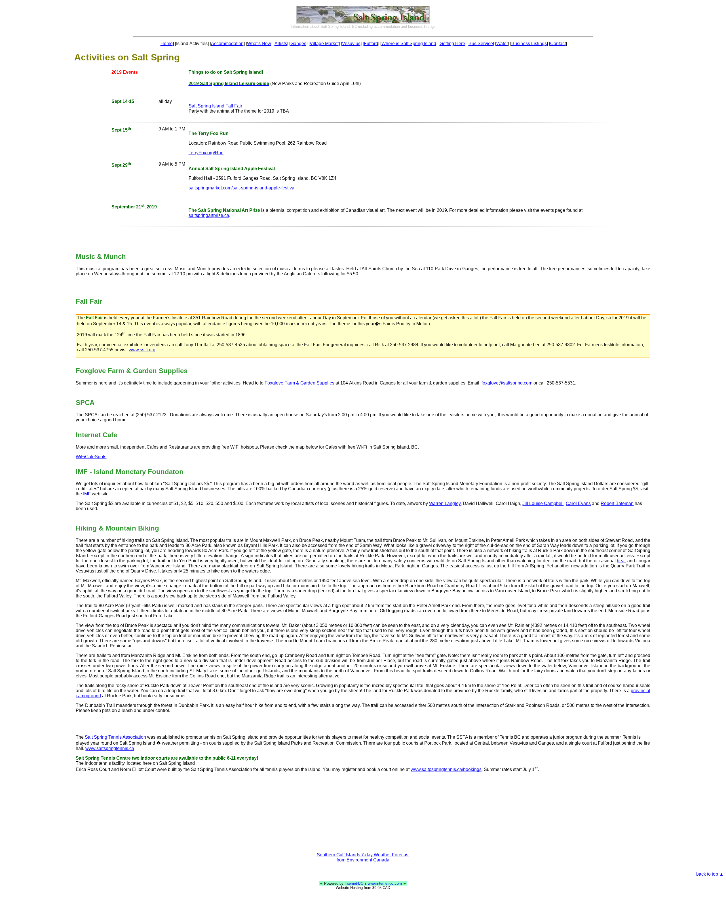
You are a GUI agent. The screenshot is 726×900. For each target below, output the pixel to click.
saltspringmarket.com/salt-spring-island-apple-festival (242, 187)
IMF (87, 493)
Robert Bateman (617, 503)
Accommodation (227, 43)
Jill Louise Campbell (543, 503)
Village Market (324, 43)
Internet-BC (354, 883)
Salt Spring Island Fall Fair (215, 105)
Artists (281, 43)
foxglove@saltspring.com (507, 383)
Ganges (298, 43)
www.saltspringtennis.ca (109, 748)
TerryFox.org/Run (206, 152)
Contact (558, 43)
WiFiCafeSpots (91, 456)
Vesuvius (351, 43)
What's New (259, 43)
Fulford (371, 43)
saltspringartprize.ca (209, 215)
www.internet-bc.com (385, 883)
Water (502, 43)
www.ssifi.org (142, 349)
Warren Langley (445, 503)
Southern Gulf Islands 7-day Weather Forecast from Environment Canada (363, 857)
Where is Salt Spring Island (408, 43)
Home (167, 43)
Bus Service (480, 43)
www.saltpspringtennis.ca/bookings (446, 769)
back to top (710, 874)
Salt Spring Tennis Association (115, 737)
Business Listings (529, 43)
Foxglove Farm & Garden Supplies (299, 383)
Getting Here (452, 43)
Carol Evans (578, 503)
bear (621, 560)
